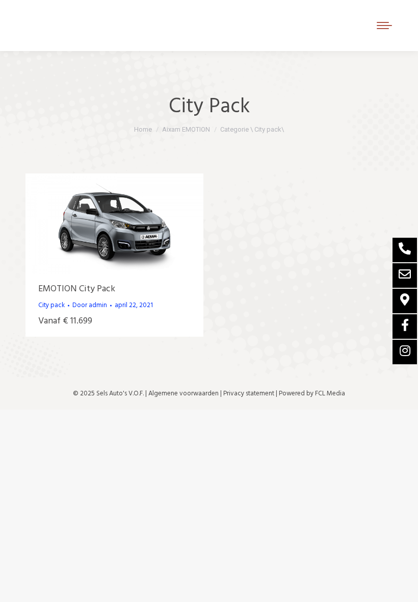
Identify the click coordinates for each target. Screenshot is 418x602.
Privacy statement (248, 393)
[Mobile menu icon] (384, 25)
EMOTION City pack (76, 289)
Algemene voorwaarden (183, 393)
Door (89, 305)
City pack (51, 305)
